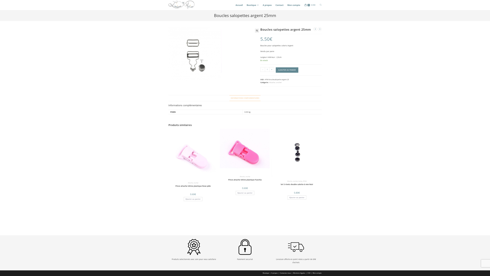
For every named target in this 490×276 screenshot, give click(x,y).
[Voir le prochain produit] (320, 29)
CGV (308, 273)
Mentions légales (299, 273)
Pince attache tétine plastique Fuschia (245, 180)
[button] (257, 31)
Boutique (251, 5)
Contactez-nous (285, 273)
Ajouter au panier (287, 70)
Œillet (305, 181)
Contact (279, 5)
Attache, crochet (275, 82)
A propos (267, 5)
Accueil (239, 5)
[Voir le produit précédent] (315, 29)
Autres (300, 181)
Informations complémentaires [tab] (245, 98)
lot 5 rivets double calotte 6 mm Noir (297, 184)
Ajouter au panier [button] (193, 199)
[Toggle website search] (320, 5)
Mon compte (293, 5)
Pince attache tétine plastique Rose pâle (193, 186)
